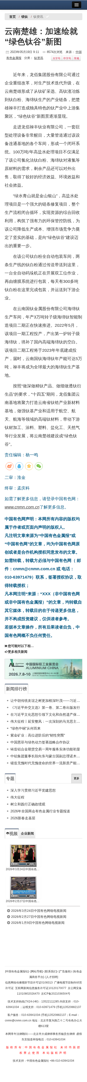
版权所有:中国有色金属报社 (32, 1047)
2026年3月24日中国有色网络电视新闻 (23, 869)
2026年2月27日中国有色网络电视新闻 (23, 901)
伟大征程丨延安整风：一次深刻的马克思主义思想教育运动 (46, 721)
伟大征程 (17, 797)
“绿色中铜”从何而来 (25, 728)
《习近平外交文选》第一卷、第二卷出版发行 (45, 707)
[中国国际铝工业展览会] (43, 669)
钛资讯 (38, 58)
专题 (10, 778)
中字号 (67, 58)
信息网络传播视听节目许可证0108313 (29, 982)
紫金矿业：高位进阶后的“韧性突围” (37, 735)
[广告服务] (65, 971)
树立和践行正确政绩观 (27, 804)
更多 (76, 778)
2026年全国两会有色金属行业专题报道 (40, 811)
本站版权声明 (55, 1052)
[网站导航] (36, 971)
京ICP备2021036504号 (55, 993)
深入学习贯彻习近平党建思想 (33, 790)
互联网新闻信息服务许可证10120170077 (40, 988)
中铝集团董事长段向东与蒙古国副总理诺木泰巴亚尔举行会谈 (46, 756)
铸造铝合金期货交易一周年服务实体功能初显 (45, 749)
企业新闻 (27, 833)
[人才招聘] (51, 977)
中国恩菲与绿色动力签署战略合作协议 (40, 742)
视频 (13, 833)
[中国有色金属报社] (17, 971)
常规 (76, 58)
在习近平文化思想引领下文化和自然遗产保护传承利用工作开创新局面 (46, 714)
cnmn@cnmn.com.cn (18, 1020)
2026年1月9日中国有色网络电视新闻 (37, 923)
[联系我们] (51, 971)
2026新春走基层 (22, 818)
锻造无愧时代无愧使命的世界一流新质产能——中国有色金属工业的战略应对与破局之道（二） (46, 763)
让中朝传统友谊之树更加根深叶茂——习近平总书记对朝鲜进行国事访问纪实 (46, 701)
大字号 (56, 58)
